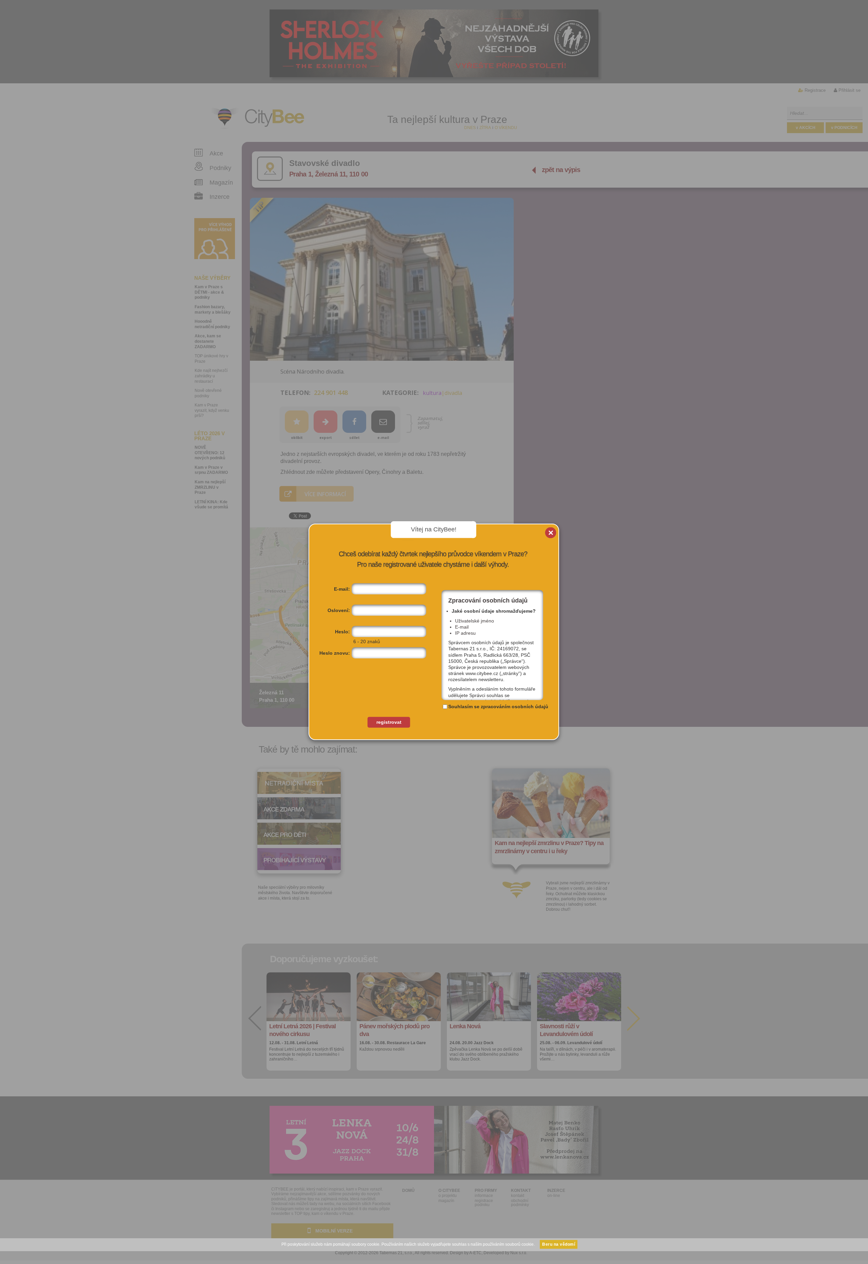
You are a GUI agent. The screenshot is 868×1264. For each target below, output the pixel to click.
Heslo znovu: (334, 653)
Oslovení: (339, 610)
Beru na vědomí (558, 1244)
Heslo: (342, 631)
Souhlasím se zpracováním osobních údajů (498, 706)
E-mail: (342, 589)
